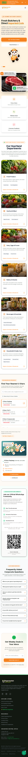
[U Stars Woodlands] (13, 443)
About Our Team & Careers (7, 705)
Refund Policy (4, 722)
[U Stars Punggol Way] (20, 445)
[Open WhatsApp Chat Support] (24, 753)
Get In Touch (4, 707)
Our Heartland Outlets (6, 703)
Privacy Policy (21, 664)
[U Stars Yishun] (16, 445)
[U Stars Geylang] (17, 450)
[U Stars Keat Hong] (7, 447)
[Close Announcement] (25, 2)
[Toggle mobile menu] (25, 7)
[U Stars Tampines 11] (22, 450)
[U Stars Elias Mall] (22, 447)
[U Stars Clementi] (8, 451)
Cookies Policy (4, 720)
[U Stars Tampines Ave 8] (21, 450)
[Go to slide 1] (1, 66)
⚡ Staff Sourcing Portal (7, 709)
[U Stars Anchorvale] (17, 446)
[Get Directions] (24, 403)
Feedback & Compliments (7, 724)
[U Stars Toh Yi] (12, 450)
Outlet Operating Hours (6, 716)
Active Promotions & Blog (7, 701)
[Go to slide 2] (4, 66)
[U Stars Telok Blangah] (14, 453)
